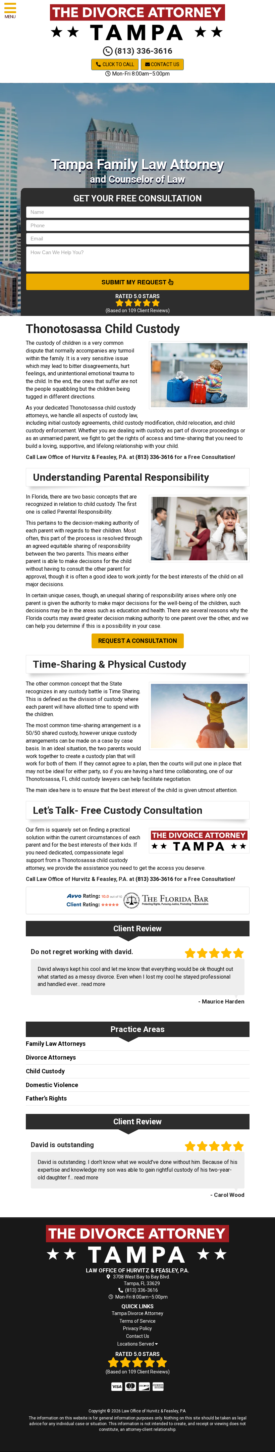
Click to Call (118, 64)
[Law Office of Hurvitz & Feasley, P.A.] (138, 1243)
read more (93, 984)
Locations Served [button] (136, 1344)
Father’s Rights (46, 1098)
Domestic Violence (52, 1084)
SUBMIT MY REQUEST (135, 282)
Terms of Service (137, 1321)
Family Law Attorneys (56, 1043)
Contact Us (164, 64)
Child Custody (45, 1071)
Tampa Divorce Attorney (137, 1313)
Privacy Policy (137, 1328)
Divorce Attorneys (51, 1057)
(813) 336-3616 (142, 51)
